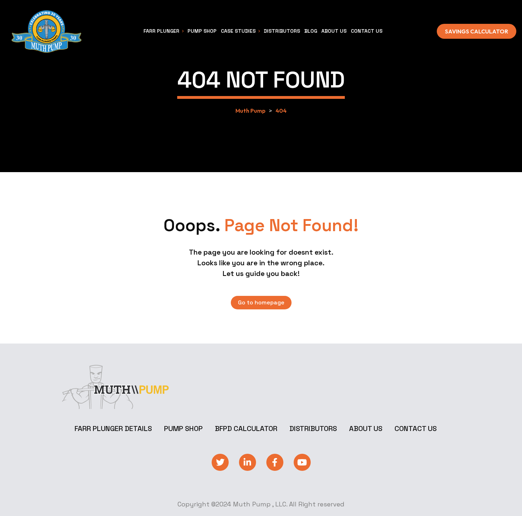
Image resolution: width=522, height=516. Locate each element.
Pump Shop (183, 428)
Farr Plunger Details (113, 428)
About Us (365, 428)
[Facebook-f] (274, 462)
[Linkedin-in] (247, 462)
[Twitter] (220, 462)
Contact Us (416, 428)
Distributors (313, 428)
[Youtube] (302, 462)
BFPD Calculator (246, 428)
